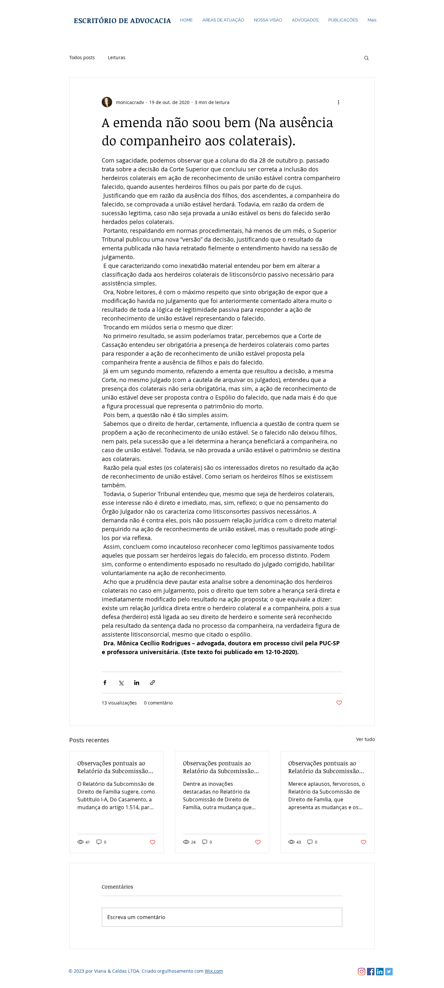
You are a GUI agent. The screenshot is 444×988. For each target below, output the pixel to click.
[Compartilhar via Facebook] (105, 682)
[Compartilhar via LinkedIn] (137, 682)
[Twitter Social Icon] (389, 971)
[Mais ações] (338, 102)
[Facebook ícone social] (370, 971)
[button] (366, 57)
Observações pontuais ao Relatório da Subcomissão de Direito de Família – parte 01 (327, 767)
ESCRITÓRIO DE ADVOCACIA (122, 20)
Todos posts (82, 57)
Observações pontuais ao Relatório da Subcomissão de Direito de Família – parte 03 (116, 767)
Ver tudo (365, 739)
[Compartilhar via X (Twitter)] (121, 682)
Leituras (116, 57)
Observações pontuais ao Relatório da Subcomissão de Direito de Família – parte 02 (222, 767)
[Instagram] (361, 971)
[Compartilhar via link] (153, 682)
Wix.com (214, 971)
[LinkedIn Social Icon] (380, 971)
